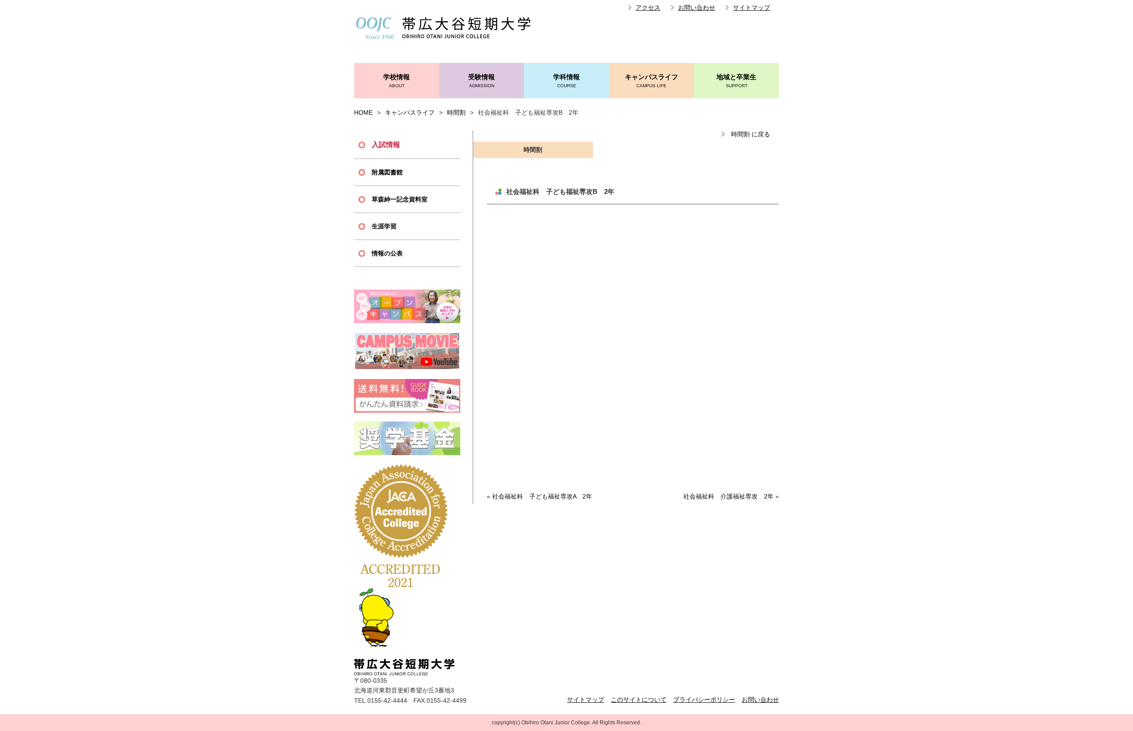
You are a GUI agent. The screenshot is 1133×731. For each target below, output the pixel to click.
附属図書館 (387, 172)
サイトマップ (751, 7)
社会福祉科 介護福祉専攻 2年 (728, 496)
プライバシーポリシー (704, 699)
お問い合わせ (696, 7)
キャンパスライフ (651, 80)
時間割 (456, 112)
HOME (363, 112)
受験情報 (481, 80)
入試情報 (386, 144)
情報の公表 (387, 253)
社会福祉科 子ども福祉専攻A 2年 (542, 496)
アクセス (648, 7)
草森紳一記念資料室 (400, 199)
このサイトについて (639, 699)
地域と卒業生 (736, 80)
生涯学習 (384, 226)
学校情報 (396, 80)
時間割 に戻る (750, 134)
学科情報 (566, 80)
